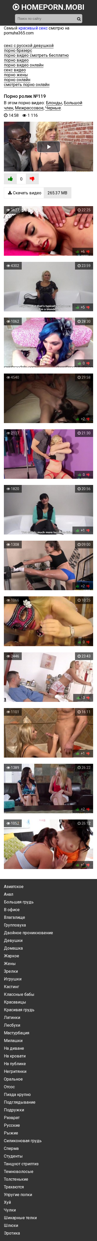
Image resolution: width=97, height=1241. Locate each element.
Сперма (11, 1148)
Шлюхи (11, 1225)
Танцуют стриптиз (21, 1163)
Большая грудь (19, 902)
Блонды (54, 102)
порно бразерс (18, 50)
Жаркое (11, 955)
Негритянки (15, 1071)
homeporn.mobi (51, 7)
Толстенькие (16, 1179)
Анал (8, 894)
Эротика (12, 1233)
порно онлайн (17, 79)
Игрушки (12, 979)
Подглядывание (19, 1102)
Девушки (13, 940)
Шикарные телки (20, 1217)
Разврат (12, 1117)
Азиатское (14, 886)
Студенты (13, 1156)
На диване (14, 1048)
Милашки (13, 1040)
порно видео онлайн (23, 65)
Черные (53, 107)
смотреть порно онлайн (26, 84)
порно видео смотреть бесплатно (36, 55)
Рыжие (11, 1133)
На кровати (15, 1056)
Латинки (12, 1017)
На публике (15, 1063)
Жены (10, 963)
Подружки (14, 1110)
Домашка (13, 948)
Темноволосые (18, 1171)
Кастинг (11, 986)
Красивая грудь (19, 1009)
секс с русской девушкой (29, 45)
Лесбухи (12, 1025)
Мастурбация (16, 1032)
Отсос (9, 1086)
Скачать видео (39, 192)
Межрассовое (29, 107)
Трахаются (14, 1187)
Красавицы (15, 1002)
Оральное (13, 1079)
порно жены (16, 74)
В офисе (12, 909)
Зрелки (11, 971)
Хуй (7, 1202)
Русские (12, 1125)
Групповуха (15, 925)
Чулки (10, 1210)
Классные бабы (19, 994)
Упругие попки (18, 1194)
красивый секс (33, 28)
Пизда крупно (17, 1094)
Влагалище (14, 917)
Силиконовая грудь (23, 1140)
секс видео (15, 70)
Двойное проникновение (28, 932)
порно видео (16, 60)
